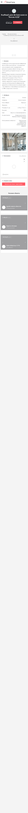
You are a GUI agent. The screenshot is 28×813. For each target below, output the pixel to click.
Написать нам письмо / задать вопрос (13, 184)
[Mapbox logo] (5, 174)
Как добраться (22, 155)
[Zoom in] (24, 159)
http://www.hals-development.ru (18, 112)
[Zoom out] (24, 161)
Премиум (23, 102)
